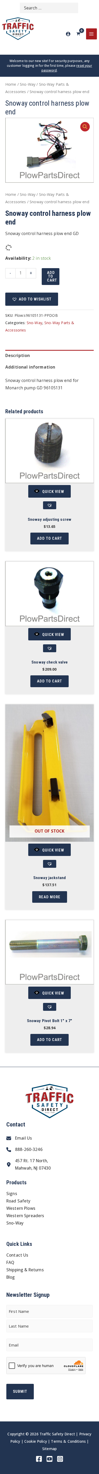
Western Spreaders (25, 1215)
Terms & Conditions (68, 1441)
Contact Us (17, 1255)
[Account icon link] (68, 34)
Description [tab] (17, 355)
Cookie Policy (35, 1441)
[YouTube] (49, 1459)
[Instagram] (60, 1459)
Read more (49, 897)
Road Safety (18, 1201)
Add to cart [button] (49, 538)
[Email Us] (19, 1138)
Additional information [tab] (30, 367)
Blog (10, 1277)
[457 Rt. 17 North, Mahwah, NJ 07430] (28, 1164)
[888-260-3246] (24, 1149)
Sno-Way (27, 84)
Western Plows (20, 1208)
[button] (85, 126)
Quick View (53, 491)
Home (10, 84)
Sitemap (49, 1448)
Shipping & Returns (25, 1270)
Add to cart (52, 276)
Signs (11, 1193)
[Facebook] (39, 1459)
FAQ (10, 1262)
